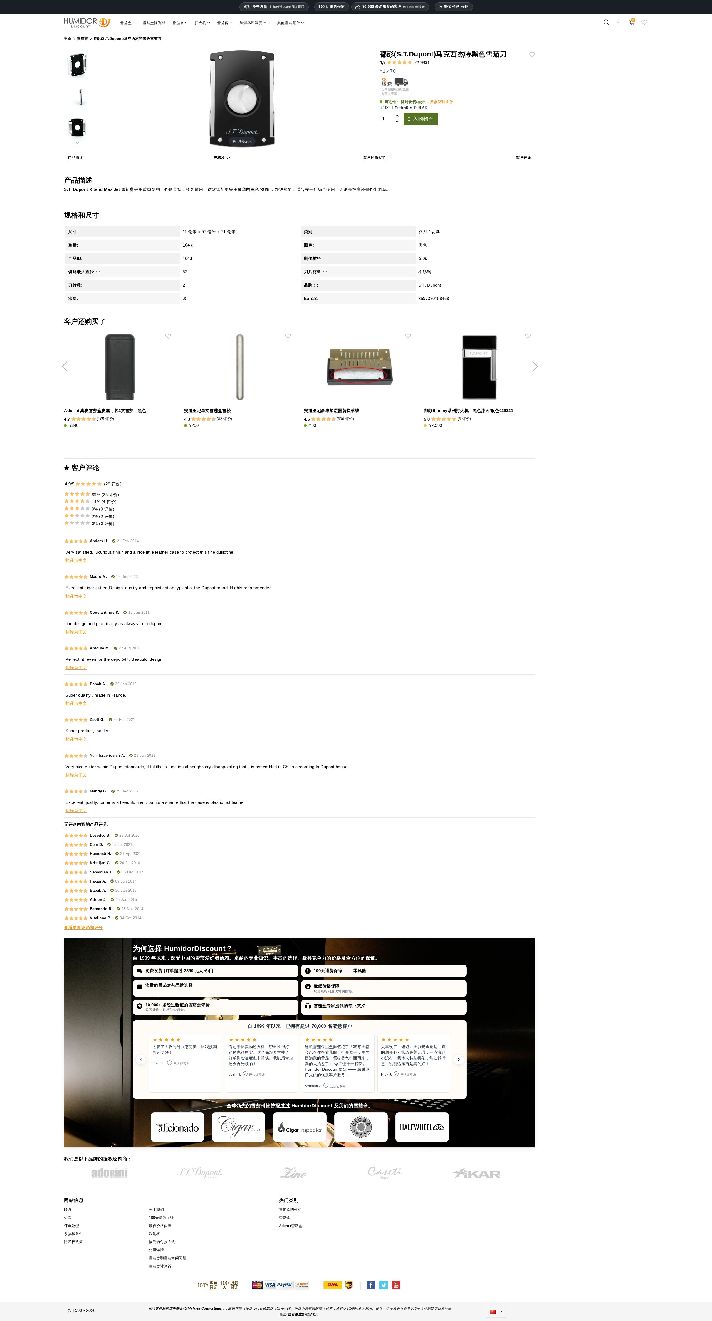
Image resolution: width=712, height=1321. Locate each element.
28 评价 (421, 62)
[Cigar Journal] (238, 1127)
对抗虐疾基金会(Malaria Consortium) (192, 1308)
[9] (91, 419)
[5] (410, 63)
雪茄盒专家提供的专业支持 (339, 1005)
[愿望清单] (644, 24)
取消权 (154, 1234)
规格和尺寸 (223, 158)
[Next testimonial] (459, 1059)
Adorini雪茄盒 (290, 1226)
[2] (394, 63)
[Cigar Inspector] (300, 1127)
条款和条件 (73, 1234)
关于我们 (156, 1209)
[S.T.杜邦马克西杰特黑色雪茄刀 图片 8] (77, 131)
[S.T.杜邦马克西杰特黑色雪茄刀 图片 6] (77, 99)
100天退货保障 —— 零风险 (340, 970)
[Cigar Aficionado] (177, 1127)
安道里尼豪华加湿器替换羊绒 (331, 410)
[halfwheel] (422, 1127)
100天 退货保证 (331, 6)
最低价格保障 (327, 986)
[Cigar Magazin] (361, 1127)
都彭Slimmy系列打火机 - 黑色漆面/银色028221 (468, 410)
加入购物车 (421, 119)
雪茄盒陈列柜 (290, 1209)
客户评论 (523, 158)
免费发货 (279, 6)
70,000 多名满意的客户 (393, 7)
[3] (399, 63)
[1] (389, 63)
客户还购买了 (374, 158)
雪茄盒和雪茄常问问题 (167, 1258)
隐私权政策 (73, 1242)
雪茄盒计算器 (160, 1266)
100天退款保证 (161, 1218)
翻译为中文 (76, 560)
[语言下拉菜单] (496, 1312)
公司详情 (156, 1250)
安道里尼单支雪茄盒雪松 (207, 410)
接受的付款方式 (162, 1242)
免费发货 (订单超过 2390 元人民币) (179, 970)
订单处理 (71, 1226)
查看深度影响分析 (301, 1314)
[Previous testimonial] (140, 1059)
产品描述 (75, 158)
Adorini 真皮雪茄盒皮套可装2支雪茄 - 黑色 (105, 410)
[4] (404, 63)
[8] (89, 419)
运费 (67, 1218)
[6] (83, 419)
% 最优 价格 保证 (454, 6)
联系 (67, 1209)
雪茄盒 (284, 1218)
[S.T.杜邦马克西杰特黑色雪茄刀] (77, 66)
